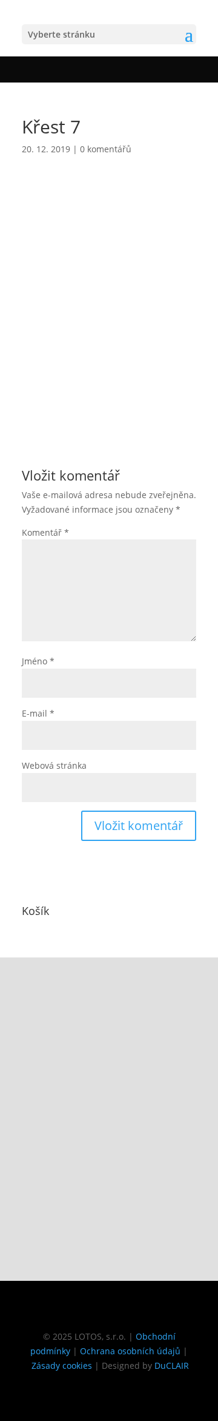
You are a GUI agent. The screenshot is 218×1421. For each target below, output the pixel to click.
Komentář (45, 532)
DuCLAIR (171, 1365)
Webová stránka (54, 765)
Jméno (38, 661)
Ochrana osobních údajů (130, 1351)
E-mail (38, 713)
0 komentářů (105, 149)
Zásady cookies (61, 1365)
